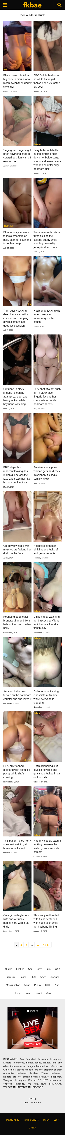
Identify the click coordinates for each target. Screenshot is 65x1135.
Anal (48, 993)
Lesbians (55, 977)
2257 (56, 1120)
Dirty (39, 969)
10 (37, 944)
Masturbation (13, 985)
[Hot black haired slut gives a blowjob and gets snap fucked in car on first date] (48, 736)
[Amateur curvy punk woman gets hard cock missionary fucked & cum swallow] (48, 437)
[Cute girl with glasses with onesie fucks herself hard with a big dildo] (17, 885)
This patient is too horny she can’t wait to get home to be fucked (17, 844)
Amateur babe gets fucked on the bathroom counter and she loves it (17, 695)
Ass (57, 985)
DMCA (46, 1120)
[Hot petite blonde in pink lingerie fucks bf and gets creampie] (48, 516)
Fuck (48, 969)
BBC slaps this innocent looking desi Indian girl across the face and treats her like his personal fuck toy (16, 475)
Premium (11, 977)
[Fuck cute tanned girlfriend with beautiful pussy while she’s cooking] (17, 736)
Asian (27, 985)
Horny (17, 993)
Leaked (20, 969)
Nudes (8, 969)
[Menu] (5, 5)
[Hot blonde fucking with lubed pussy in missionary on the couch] (48, 281)
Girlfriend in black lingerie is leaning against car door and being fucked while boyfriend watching (15, 397)
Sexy (43, 977)
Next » (46, 944)
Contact (32, 1128)
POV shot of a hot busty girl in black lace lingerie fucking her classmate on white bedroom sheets (47, 397)
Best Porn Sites (32, 1102)
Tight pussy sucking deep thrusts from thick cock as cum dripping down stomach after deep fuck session (16, 318)
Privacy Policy (12, 1120)
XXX (57, 969)
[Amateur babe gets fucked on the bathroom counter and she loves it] (17, 661)
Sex (30, 969)
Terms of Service (31, 1120)
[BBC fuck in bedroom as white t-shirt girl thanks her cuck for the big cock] (48, 45)
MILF (48, 985)
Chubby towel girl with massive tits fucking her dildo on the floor (17, 549)
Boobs (23, 977)
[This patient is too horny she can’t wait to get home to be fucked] (17, 811)
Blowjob (38, 993)
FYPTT (32, 1099)
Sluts (33, 977)
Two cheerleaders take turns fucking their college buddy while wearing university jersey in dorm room (47, 240)
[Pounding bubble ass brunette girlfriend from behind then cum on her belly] (17, 587)
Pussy (37, 985)
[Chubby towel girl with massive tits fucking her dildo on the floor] (17, 516)
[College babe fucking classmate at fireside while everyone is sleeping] (48, 661)
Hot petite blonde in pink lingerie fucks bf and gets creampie (46, 549)
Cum (27, 993)
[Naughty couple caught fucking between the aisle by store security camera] (48, 811)
